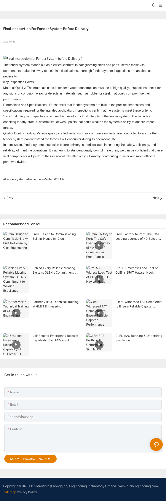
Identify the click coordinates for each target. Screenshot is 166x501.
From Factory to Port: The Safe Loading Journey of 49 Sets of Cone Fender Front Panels (137, 236)
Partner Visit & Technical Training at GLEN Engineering (55, 304)
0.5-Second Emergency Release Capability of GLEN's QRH (55, 338)
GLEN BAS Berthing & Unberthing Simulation (138, 338)
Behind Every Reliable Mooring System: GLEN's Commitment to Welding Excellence (54, 270)
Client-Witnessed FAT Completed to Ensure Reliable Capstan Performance (138, 304)
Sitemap (10, 492)
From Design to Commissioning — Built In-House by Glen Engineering (56, 236)
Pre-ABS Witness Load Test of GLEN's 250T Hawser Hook (136, 270)
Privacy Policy (27, 492)
